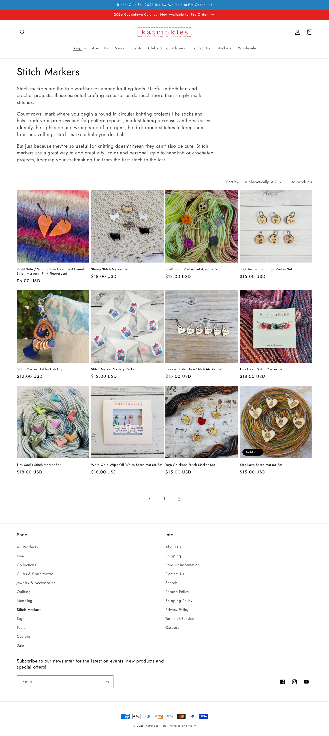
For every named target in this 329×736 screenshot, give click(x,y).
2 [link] (179, 499)
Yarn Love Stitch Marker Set (261, 465)
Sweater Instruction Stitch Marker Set (194, 369)
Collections (26, 565)
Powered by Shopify (182, 726)
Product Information (182, 565)
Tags (20, 618)
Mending (24, 600)
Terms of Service (179, 618)
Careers (172, 627)
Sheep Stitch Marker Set (110, 269)
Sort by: (232, 182)
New (21, 556)
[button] (23, 32)
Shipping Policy (178, 600)
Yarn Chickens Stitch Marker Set (190, 465)
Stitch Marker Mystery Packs (113, 369)
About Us (173, 547)
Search (171, 582)
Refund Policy (177, 591)
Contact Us (174, 573)
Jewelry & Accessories (36, 582)
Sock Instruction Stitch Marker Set (266, 269)
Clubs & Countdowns (35, 573)
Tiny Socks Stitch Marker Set (39, 465)
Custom (23, 636)
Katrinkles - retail (157, 726)
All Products (27, 547)
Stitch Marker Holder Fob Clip (40, 369)
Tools (21, 627)
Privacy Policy (177, 609)
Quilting (24, 591)
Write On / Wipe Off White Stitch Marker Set (126, 465)
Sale (20, 645)
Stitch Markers (29, 609)
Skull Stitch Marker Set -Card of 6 (191, 269)
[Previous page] (150, 499)
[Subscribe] (107, 681)
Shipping (173, 556)
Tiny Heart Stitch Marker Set (261, 369)
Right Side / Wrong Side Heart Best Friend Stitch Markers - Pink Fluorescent (50, 271)
